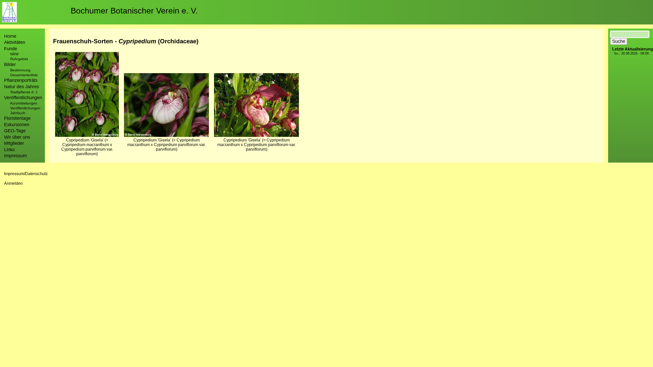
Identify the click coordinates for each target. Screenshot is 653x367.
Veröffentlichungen (25, 108)
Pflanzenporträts (20, 80)
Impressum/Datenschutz (26, 174)
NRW (14, 54)
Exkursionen (16, 124)
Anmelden (13, 183)
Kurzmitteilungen (23, 103)
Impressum (15, 155)
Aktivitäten (14, 42)
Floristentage (17, 118)
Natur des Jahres (21, 86)
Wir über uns (17, 137)
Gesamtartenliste (24, 75)
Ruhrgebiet (19, 59)
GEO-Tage (15, 130)
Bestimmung (20, 70)
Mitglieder (14, 143)
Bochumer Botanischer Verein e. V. (134, 10)
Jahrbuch (17, 113)
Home (10, 36)
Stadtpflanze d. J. (24, 92)
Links (9, 149)
